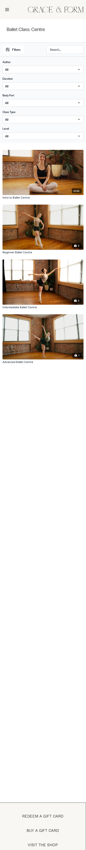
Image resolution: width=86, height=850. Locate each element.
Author (7, 62)
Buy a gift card (43, 830)
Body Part (8, 95)
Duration (8, 79)
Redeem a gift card (42, 816)
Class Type (9, 112)
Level (6, 128)
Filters (16, 49)
